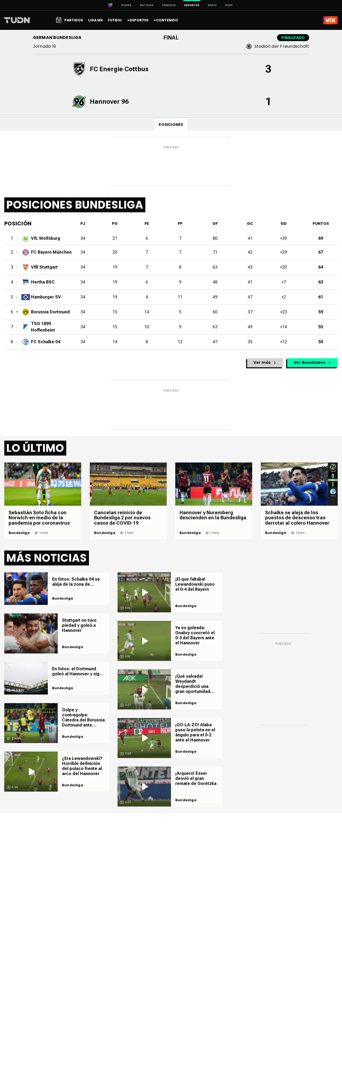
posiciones (171, 124)
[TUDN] (17, 20)
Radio (212, 5)
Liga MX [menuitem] (95, 20)
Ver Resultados (309, 362)
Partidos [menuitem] (73, 20)
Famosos (169, 5)
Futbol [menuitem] (115, 20)
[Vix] (330, 20)
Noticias (147, 5)
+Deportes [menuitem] (138, 20)
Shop (229, 5)
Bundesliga (19, 533)
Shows (126, 5)
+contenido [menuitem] (166, 20)
